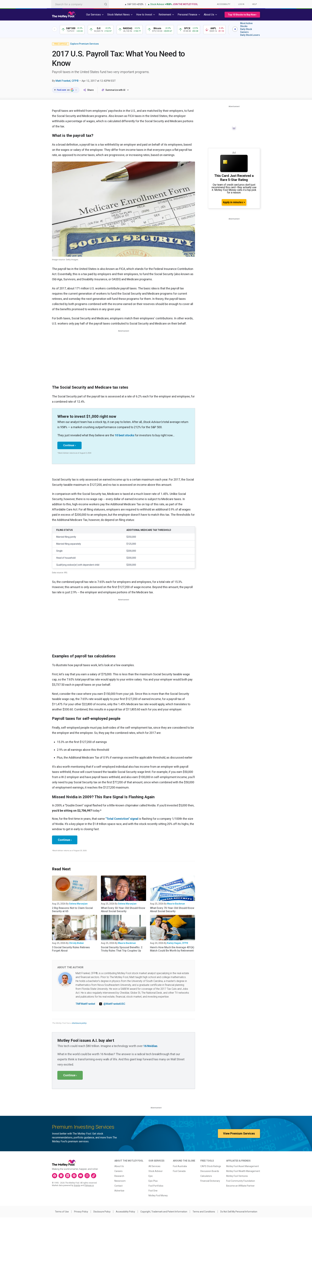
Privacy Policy (81, 1211)
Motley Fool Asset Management (242, 1166)
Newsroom (120, 1181)
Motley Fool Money (158, 1195)
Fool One (153, 1190)
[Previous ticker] (54, 29)
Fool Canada (179, 1171)
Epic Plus (153, 1181)
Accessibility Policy (125, 1211)
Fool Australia (180, 1166)
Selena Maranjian (78, 903)
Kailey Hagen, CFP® (177, 943)
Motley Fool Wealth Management (243, 1171)
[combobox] (80, 4)
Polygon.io (89, 1185)
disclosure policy (79, 1023)
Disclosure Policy (101, 1211)
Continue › (69, 445)
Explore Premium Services (84, 43)
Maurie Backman (176, 903)
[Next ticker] (235, 29)
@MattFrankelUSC (114, 1003)
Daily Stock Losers (250, 35)
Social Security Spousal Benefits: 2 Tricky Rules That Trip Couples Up (121, 949)
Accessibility (223, 4)
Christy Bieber (76, 943)
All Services (154, 1166)
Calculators (206, 1176)
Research (119, 1176)
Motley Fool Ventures (237, 1176)
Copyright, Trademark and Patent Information (163, 1211)
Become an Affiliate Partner (240, 1185)
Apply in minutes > (234, 202)
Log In (241, 4)
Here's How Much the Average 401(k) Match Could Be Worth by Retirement (172, 949)
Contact (118, 1185)
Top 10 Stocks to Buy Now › (242, 14)
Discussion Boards (209, 1171)
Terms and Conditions (204, 1211)
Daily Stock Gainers (246, 30)
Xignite (77, 1185)
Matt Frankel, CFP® (67, 80)
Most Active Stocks (246, 24)
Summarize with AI (115, 90)
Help (254, 4)
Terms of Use (62, 1211)
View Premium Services (239, 1133)
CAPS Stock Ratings (210, 1166)
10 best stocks (124, 435)
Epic (151, 1176)
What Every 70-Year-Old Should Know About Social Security (172, 909)
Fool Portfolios (156, 1185)
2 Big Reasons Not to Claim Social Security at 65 (72, 909)
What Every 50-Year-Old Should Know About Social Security (123, 909)
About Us (119, 1166)
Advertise (119, 1190)
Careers (118, 1171)
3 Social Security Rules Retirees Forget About (71, 949)
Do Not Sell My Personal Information (238, 1211)
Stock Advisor (156, 1171)
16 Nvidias (150, 1046)
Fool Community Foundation (240, 1181)
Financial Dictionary (210, 1181)
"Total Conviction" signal (121, 818)
